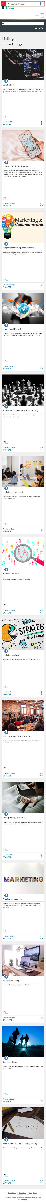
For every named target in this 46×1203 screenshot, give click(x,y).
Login (37, 15)
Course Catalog (12, 1193)
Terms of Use (22, 1193)
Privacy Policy (33, 1193)
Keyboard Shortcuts (23, 1194)
